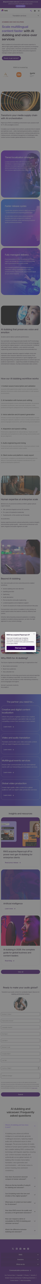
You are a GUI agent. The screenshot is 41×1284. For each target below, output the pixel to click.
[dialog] (20, 642)
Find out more (20, 648)
